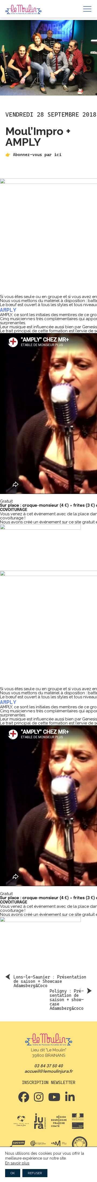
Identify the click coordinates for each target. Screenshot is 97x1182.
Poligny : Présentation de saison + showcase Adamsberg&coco (67, 999)
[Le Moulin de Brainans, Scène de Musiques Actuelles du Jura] (23, 10)
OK (13, 1173)
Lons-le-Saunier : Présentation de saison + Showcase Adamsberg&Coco (49, 981)
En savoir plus (17, 1163)
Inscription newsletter (48, 1082)
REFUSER (35, 1173)
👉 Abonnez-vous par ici (33, 154)
